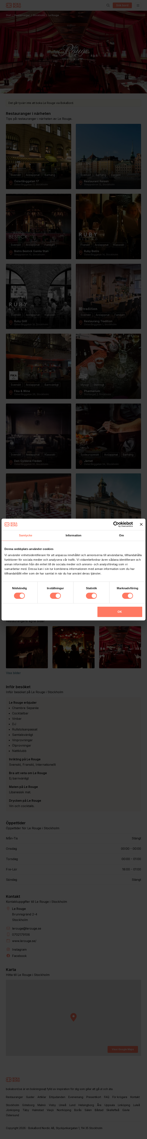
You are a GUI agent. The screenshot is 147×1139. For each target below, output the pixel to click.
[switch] (55, 596)
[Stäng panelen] (141, 524)
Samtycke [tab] (25, 535)
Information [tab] (73, 535)
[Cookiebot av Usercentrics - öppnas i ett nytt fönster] (116, 524)
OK (120, 611)
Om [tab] (121, 535)
